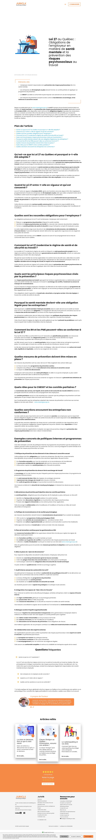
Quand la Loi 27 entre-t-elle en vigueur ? (30, 678)
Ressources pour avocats (67, 797)
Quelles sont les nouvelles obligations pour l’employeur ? (34, 133)
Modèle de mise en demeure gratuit (46, 813)
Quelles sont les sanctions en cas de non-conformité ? (34, 682)
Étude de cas (63, 810)
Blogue (39, 808)
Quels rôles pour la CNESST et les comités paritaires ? (33, 145)
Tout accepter (88, 836)
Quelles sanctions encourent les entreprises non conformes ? (35, 147)
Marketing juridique (64, 806)
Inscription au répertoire (65, 803)
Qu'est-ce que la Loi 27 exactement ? (27, 657)
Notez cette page (48, 783)
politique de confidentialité (66, 826)
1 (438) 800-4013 (42, 819)
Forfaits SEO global (64, 813)
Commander (74, 4)
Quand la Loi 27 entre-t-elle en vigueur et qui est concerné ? (35, 131)
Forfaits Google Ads (64, 815)
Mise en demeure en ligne (44, 811)
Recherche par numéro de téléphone (46, 806)
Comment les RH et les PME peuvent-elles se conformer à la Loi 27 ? (37, 141)
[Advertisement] (48, 19)
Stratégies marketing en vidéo (68, 818)
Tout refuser (64, 836)
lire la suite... (20, 756)
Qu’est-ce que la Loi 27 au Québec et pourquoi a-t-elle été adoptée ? (38, 130)
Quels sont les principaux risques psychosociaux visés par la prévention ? (39, 137)
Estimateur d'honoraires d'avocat (45, 802)
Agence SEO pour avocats (66, 804)
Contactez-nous (41, 816)
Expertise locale (41, 804)
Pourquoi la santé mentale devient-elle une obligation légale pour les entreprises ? (42, 139)
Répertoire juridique (42, 801)
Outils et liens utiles (42, 809)
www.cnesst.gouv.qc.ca (39, 107)
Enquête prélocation (42, 815)
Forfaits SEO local (64, 808)
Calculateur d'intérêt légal (66, 801)
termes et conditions (53, 826)
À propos (40, 799)
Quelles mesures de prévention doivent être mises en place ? (35, 143)
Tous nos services (64, 817)
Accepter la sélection (76, 836)
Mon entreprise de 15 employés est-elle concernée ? (33, 674)
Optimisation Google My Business (67, 811)
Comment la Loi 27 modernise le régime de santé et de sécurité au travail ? (39, 135)
